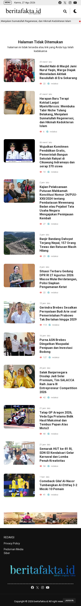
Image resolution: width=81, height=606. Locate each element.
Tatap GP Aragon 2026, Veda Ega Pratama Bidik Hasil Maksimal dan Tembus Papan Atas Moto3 (56, 420)
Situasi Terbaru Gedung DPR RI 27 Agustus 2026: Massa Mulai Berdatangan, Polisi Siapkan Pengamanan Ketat (58, 279)
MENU (7, 3)
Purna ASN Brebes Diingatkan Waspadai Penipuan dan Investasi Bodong (56, 345)
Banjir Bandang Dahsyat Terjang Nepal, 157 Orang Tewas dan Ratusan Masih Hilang (58, 244)
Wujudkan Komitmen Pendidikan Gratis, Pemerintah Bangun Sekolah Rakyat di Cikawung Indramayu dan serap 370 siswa (57, 156)
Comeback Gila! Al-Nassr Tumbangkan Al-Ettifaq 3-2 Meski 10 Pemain (58, 485)
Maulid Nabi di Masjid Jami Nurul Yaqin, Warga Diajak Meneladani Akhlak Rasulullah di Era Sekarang (58, 72)
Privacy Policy (12, 543)
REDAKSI (9, 537)
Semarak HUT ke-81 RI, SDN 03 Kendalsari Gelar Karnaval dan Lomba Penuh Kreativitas (57, 454)
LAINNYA (69, 600)
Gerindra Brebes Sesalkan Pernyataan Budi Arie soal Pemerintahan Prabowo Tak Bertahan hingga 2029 (58, 313)
